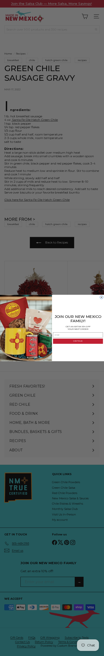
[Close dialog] (101, 297)
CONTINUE (78, 341)
